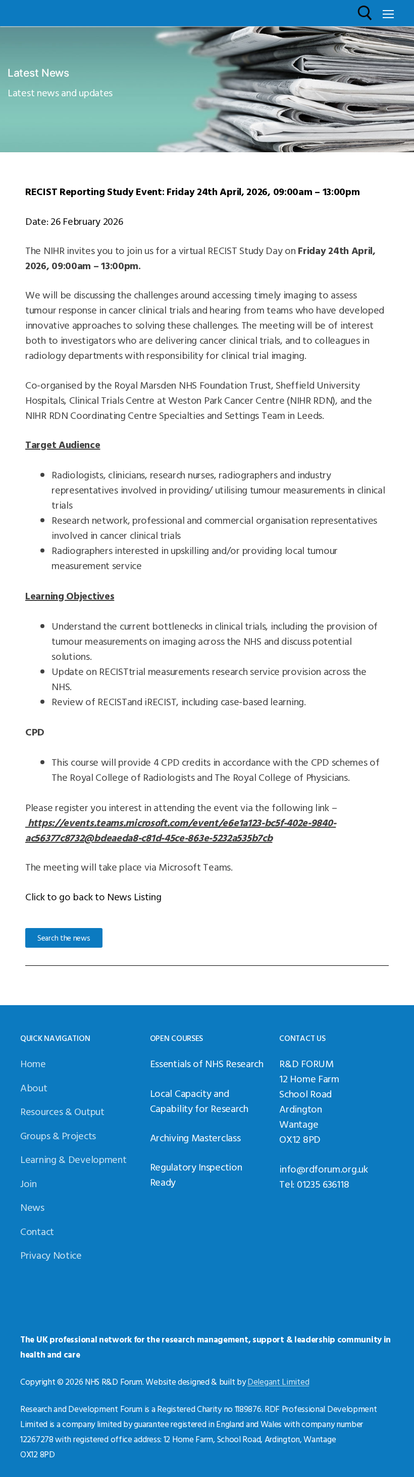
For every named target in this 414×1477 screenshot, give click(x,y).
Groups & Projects (58, 1135)
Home (33, 1063)
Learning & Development (73, 1158)
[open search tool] (365, 13)
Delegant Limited (278, 1381)
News (32, 1206)
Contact (37, 1231)
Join (28, 1183)
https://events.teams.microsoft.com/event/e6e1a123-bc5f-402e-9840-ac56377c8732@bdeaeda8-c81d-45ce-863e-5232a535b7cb (180, 830)
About (33, 1087)
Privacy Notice (51, 1254)
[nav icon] (388, 13)
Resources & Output (62, 1111)
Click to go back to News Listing (93, 896)
